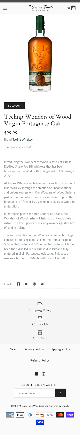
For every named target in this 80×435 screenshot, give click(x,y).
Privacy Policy (34, 349)
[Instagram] (43, 374)
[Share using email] (42, 284)
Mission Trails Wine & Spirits (33, 406)
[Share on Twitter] (26, 284)
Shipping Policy (59, 349)
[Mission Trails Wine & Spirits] (40, 8)
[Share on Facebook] (18, 284)
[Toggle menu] (5, 8)
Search (14, 349)
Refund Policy (40, 360)
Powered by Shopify (59, 406)
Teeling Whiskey (23, 139)
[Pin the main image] (34, 284)
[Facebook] (36, 374)
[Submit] (60, 393)
